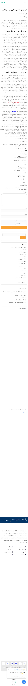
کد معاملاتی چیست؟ (21, 297)
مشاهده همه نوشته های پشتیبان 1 (20, 148)
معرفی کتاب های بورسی (21, 277)
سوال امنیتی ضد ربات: (19, 220)
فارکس (24, 273)
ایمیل (25, 214)
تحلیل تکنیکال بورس (22, 263)
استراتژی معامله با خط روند (20, 299)
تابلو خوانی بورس (22, 259)
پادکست (24, 256)
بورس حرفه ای (22, 252)
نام (26, 208)
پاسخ (25, 164)
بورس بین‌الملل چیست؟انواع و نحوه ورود (17, 302)
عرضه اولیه (23, 270)
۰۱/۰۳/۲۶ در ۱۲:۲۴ (21, 176)
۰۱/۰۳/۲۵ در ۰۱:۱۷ (22, 168)
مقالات (24, 280)
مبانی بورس (23, 275)
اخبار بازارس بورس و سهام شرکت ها (18, 247)
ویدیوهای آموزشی (23, 7)
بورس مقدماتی (23, 254)
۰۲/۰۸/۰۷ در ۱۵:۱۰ (22, 158)
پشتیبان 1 (19, 13)
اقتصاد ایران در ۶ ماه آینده (20, 295)
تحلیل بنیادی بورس (22, 261)
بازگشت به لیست (23, 153)
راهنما (24, 268)
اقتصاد (24, 249)
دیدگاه (25, 192)
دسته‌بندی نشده (22, 266)
